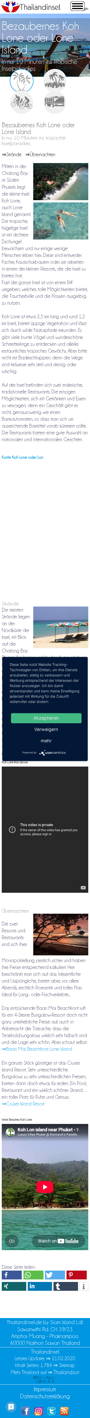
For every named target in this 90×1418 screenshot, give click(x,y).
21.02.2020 (63, 1358)
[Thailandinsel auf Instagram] (38, 1413)
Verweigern (46, 729)
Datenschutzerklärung (45, 1396)
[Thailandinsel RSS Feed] (64, 1413)
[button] (12, 1275)
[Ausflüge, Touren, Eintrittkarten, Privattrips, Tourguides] (22, 102)
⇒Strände (12, 154)
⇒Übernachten (40, 154)
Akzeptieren (46, 718)
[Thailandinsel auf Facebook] (25, 1413)
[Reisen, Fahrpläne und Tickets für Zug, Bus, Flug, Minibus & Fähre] (55, 102)
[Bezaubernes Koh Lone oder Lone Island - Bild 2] (60, 238)
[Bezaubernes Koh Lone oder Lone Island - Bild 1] (60, 198)
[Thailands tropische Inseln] (31, 10)
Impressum (45, 1389)
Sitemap (67, 1365)
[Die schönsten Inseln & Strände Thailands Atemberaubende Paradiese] (22, 81)
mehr (46, 740)
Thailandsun (66, 1372)
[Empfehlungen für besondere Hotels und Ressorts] (55, 81)
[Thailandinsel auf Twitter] (51, 1413)
